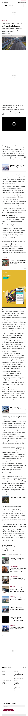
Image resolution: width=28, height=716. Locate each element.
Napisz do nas (5, 675)
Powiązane (4, 554)
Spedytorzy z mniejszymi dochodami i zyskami (17, 166)
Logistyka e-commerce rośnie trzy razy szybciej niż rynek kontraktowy (18, 262)
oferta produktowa (6, 698)
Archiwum (4, 686)
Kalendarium (16, 696)
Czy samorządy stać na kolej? (18, 497)
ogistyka (11, 5)
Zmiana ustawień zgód (18, 674)
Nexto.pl (15, 684)
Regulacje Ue (4, 20)
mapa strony (4, 696)
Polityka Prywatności (18, 673)
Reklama (3, 682)
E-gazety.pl (16, 683)
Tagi (20, 554)
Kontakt (3, 674)
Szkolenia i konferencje (6, 693)
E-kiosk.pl (16, 682)
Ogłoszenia (4, 683)
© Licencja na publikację (7, 545)
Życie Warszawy (17, 690)
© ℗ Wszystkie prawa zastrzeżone (9, 546)
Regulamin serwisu (18, 675)
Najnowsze (15, 554)
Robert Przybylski (6, 102)
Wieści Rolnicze (17, 688)
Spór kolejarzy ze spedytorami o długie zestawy (18, 408)
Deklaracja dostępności (18, 678)
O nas (3, 673)
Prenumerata (4, 684)
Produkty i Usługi (13, 259)
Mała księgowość (17, 686)
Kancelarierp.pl (17, 687)
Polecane (10, 554)
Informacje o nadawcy (18, 677)
